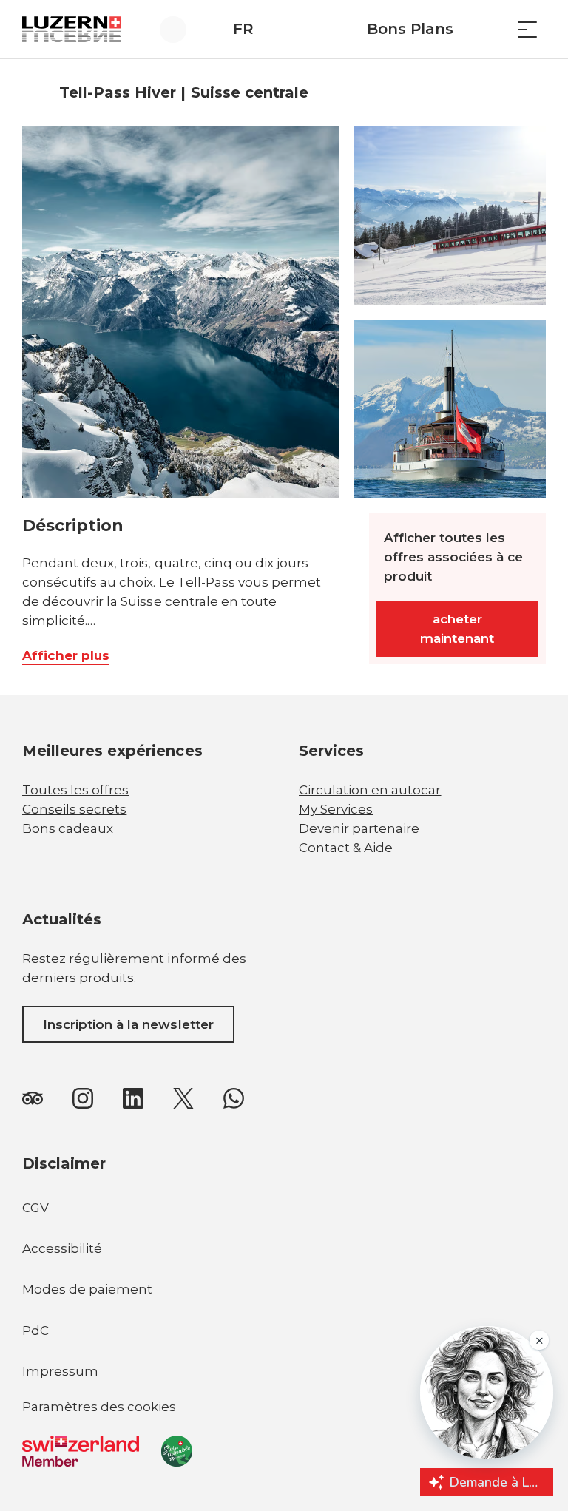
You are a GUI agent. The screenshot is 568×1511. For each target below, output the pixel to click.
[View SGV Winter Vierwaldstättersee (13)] (450, 409)
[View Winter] (450, 215)
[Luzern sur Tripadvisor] (32, 1097)
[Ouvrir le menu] (527, 29)
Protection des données (84, 1455)
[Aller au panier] (490, 29)
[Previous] (35, 92)
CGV (35, 1207)
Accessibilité (62, 1248)
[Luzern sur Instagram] (82, 1097)
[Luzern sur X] (183, 1097)
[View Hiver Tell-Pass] (180, 312)
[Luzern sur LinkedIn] (133, 1097)
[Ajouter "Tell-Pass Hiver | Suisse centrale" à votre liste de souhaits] (531, 92)
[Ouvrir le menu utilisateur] (181, 29)
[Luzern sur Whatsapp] (233, 1097)
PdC (35, 1330)
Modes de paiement (87, 1289)
